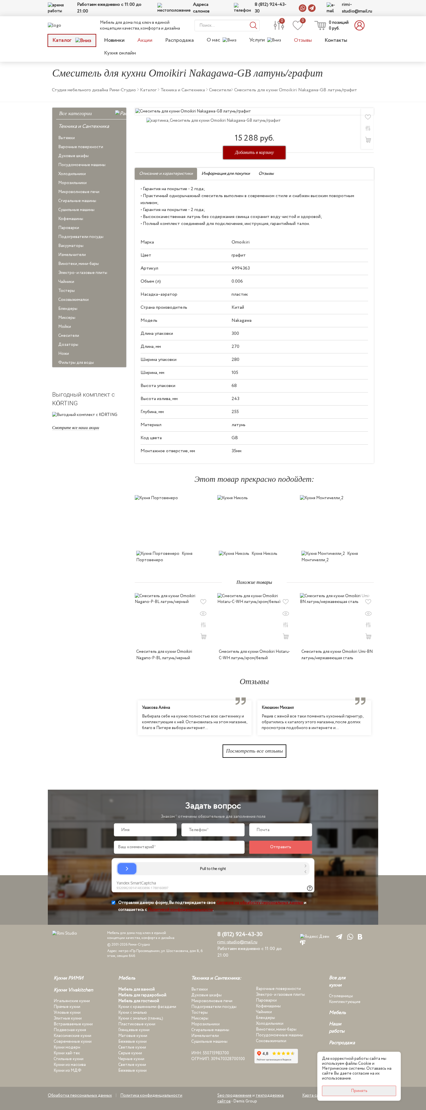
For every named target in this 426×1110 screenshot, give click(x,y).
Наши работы (337, 1028)
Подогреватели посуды (80, 237)
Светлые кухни (132, 1047)
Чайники (66, 282)
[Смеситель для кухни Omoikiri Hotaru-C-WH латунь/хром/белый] (254, 619)
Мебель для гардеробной (142, 995)
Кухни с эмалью (132, 1012)
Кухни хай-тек (67, 1053)
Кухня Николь (264, 554)
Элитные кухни (68, 1018)
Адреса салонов (201, 7)
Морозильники (72, 183)
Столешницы (341, 996)
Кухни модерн (67, 1047)
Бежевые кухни (132, 1041)
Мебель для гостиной (138, 1001)
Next (378, 718)
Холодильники (72, 174)
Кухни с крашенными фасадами (147, 1007)
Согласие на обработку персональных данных (259, 903)
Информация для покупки (225, 173)
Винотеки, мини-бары (78, 264)
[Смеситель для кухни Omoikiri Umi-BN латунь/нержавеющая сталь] (337, 619)
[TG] (338, 936)
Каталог (62, 40)
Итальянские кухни (72, 1001)
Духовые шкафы (73, 156)
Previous (130, 718)
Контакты (336, 40)
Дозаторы (68, 345)
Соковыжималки (73, 300)
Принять (359, 1091)
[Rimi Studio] (66, 25)
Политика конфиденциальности (151, 1095)
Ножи (63, 354)
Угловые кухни (67, 1012)
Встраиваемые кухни (73, 1024)
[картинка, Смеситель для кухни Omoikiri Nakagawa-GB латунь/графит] (254, 111)
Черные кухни (131, 1059)
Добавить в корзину (254, 152)
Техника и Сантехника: (216, 978)
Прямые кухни (67, 1007)
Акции (144, 40)
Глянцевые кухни (134, 1030)
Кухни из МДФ (67, 1070)
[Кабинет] (361, 25)
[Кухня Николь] (254, 521)
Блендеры (67, 309)
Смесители (68, 336)
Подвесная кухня (70, 1030)
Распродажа (179, 40)
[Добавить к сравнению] (368, 128)
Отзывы (303, 40)
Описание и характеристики (166, 173)
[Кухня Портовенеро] (172, 521)
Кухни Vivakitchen (73, 990)
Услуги (257, 40)
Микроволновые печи (78, 192)
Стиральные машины (77, 201)
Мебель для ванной (136, 989)
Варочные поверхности (80, 147)
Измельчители (72, 255)
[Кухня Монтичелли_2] (337, 521)
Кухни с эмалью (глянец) (140, 1018)
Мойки (64, 327)
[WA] (349, 936)
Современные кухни (73, 1041)
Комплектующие (345, 1002)
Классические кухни (72, 1036)
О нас (213, 40)
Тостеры (66, 291)
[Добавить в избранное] (203, 601)
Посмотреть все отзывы (254, 751)
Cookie (364, 1064)
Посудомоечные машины (81, 165)
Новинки (114, 40)
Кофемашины (70, 219)
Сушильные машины (76, 210)
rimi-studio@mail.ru (357, 7)
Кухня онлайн (120, 53)
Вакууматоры (70, 246)
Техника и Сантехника (83, 126)
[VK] (360, 936)
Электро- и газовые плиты (82, 273)
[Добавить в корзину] (368, 140)
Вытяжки (66, 138)
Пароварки (68, 228)
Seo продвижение (234, 1095)
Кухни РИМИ (68, 978)
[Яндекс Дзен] (314, 936)
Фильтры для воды (76, 363)
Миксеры (66, 318)
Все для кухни (337, 982)
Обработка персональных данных (80, 1095)
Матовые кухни (132, 1036)
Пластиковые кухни (136, 1024)
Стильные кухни (68, 1059)
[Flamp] (302, 943)
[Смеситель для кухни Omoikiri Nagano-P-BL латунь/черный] (172, 619)
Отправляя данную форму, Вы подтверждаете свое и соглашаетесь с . (212, 906)
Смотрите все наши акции (75, 428)
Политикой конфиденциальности (180, 910)
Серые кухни (130, 1053)
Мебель (126, 978)
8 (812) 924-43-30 (270, 7)
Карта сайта (313, 1095)
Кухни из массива (70, 1065)
